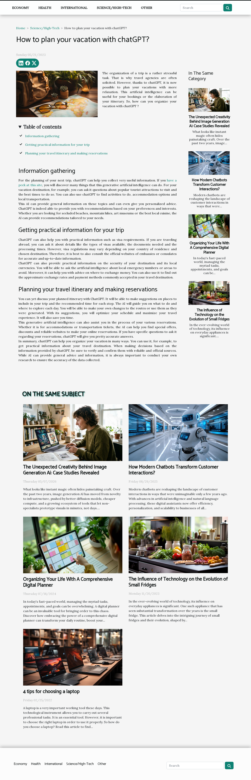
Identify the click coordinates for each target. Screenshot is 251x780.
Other (146, 8)
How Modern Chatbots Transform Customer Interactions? (209, 184)
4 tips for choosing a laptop (51, 692)
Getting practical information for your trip (57, 145)
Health (44, 8)
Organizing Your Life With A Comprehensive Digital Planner (209, 247)
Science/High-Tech (114, 8)
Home (20, 28)
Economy (20, 8)
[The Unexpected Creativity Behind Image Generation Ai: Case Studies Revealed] (209, 100)
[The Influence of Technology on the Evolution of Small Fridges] (209, 293)
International (74, 8)
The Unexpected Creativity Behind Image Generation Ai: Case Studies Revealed (209, 121)
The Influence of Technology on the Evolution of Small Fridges (209, 314)
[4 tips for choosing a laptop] (72, 657)
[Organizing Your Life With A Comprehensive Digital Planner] (209, 226)
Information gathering (42, 136)
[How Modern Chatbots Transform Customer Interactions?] (209, 163)
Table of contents (42, 127)
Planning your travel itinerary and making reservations (66, 153)
